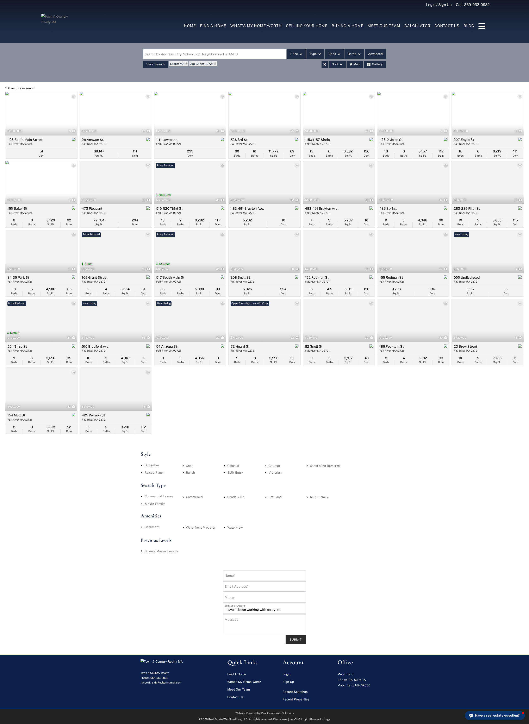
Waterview (235, 527)
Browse (162, 551)
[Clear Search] (325, 64)
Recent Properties (295, 699)
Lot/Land (275, 497)
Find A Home (213, 26)
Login (286, 674)
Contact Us (447, 26)
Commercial (194, 497)
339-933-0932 (477, 4)
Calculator (417, 26)
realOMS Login (299, 719)
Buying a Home (347, 26)
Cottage (274, 465)
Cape (189, 465)
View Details (41, 113)
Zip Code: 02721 (201, 63)
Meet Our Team (384, 26)
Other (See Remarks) (325, 465)
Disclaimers (280, 719)
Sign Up (288, 682)
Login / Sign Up (439, 4)
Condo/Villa (235, 497)
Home (190, 26)
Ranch (190, 472)
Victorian (275, 472)
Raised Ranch (154, 472)
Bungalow (152, 465)
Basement (152, 527)
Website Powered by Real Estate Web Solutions (264, 713)
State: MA (177, 63)
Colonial (233, 465)
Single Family (155, 503)
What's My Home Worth (256, 26)
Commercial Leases (159, 496)
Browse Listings (320, 719)
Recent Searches (295, 691)
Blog (468, 26)
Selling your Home (307, 26)
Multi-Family (319, 497)
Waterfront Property (201, 527)
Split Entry (235, 472)
